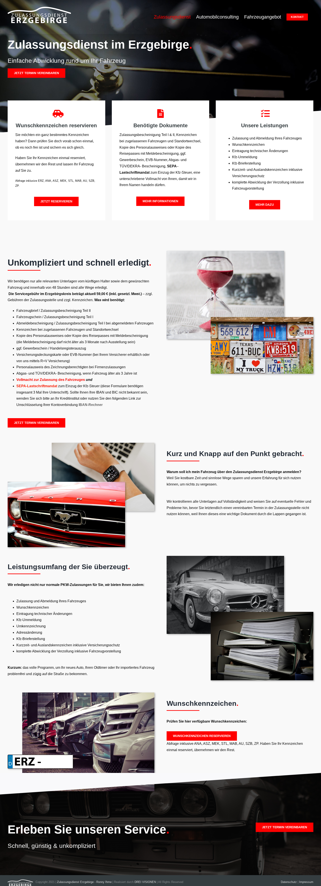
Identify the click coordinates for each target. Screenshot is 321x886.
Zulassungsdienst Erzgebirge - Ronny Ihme (84, 882)
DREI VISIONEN (145, 882)
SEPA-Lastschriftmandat (36, 386)
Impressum (306, 882)
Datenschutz (289, 882)
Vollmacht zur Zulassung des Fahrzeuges (50, 380)
